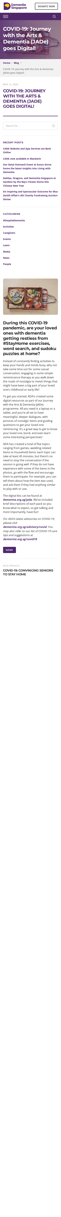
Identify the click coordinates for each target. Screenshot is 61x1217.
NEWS (9, 550)
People (7, 264)
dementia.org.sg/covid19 (20, 539)
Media (6, 251)
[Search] (54, 16)
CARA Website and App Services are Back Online (27, 150)
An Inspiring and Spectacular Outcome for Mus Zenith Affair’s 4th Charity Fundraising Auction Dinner (30, 195)
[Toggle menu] (5, 16)
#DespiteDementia (14, 220)
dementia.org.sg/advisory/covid (24, 527)
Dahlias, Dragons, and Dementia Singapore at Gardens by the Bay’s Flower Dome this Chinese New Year (29, 182)
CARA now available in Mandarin (22, 158)
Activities (8, 226)
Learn (6, 245)
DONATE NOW (46, 6)
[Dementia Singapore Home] (15, 6)
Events (7, 239)
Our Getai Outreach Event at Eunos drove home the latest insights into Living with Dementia (27, 168)
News (6, 257)
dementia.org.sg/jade (17, 500)
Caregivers (9, 232)
